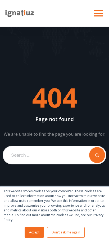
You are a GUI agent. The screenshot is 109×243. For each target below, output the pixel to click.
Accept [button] (34, 232)
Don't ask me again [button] (66, 232)
